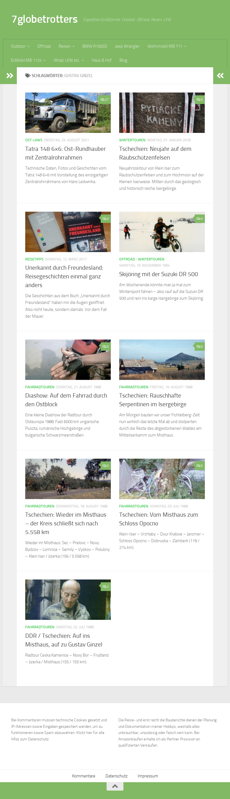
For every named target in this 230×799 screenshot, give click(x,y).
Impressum (148, 776)
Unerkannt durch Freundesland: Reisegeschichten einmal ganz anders (64, 276)
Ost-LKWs (33, 140)
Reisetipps (34, 259)
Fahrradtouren (39, 387)
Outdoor (18, 46)
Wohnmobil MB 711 (165, 46)
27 (107, 99)
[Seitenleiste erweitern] (10, 75)
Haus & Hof (102, 60)
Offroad (44, 46)
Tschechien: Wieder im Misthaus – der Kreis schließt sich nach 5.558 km (65, 523)
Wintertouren (132, 140)
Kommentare (83, 776)
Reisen (65, 46)
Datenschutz (116, 776)
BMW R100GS (94, 46)
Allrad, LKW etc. (67, 60)
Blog (123, 60)
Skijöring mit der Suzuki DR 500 (158, 274)
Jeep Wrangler (127, 46)
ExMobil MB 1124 (26, 60)
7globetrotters (44, 19)
